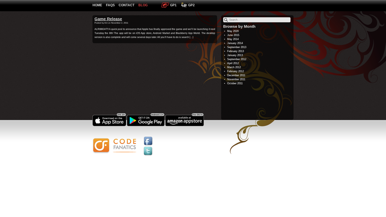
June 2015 (233, 35)
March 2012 (234, 67)
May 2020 (233, 31)
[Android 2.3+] (146, 125)
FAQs (110, 5)
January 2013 (235, 55)
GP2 (191, 5)
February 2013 (235, 51)
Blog (143, 5)
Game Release (108, 19)
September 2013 (236, 47)
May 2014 (233, 39)
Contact (126, 5)
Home (97, 5)
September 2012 (236, 59)
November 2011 (236, 79)
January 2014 (235, 43)
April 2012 (233, 63)
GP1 (173, 5)
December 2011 (236, 75)
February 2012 (235, 71)
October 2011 (235, 83)
